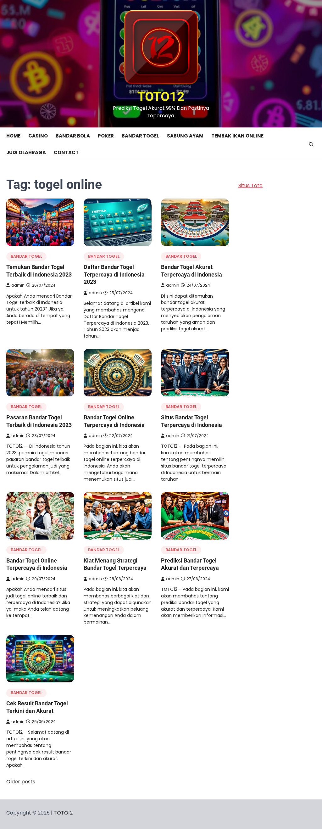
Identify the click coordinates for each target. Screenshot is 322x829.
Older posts (20, 781)
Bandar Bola (73, 135)
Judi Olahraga (26, 152)
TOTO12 (161, 96)
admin (18, 285)
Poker (106, 135)
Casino (38, 135)
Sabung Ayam (185, 135)
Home (13, 135)
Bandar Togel (140, 135)
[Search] (311, 144)
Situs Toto (250, 185)
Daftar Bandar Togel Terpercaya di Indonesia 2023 (114, 274)
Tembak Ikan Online (237, 135)
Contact (66, 152)
